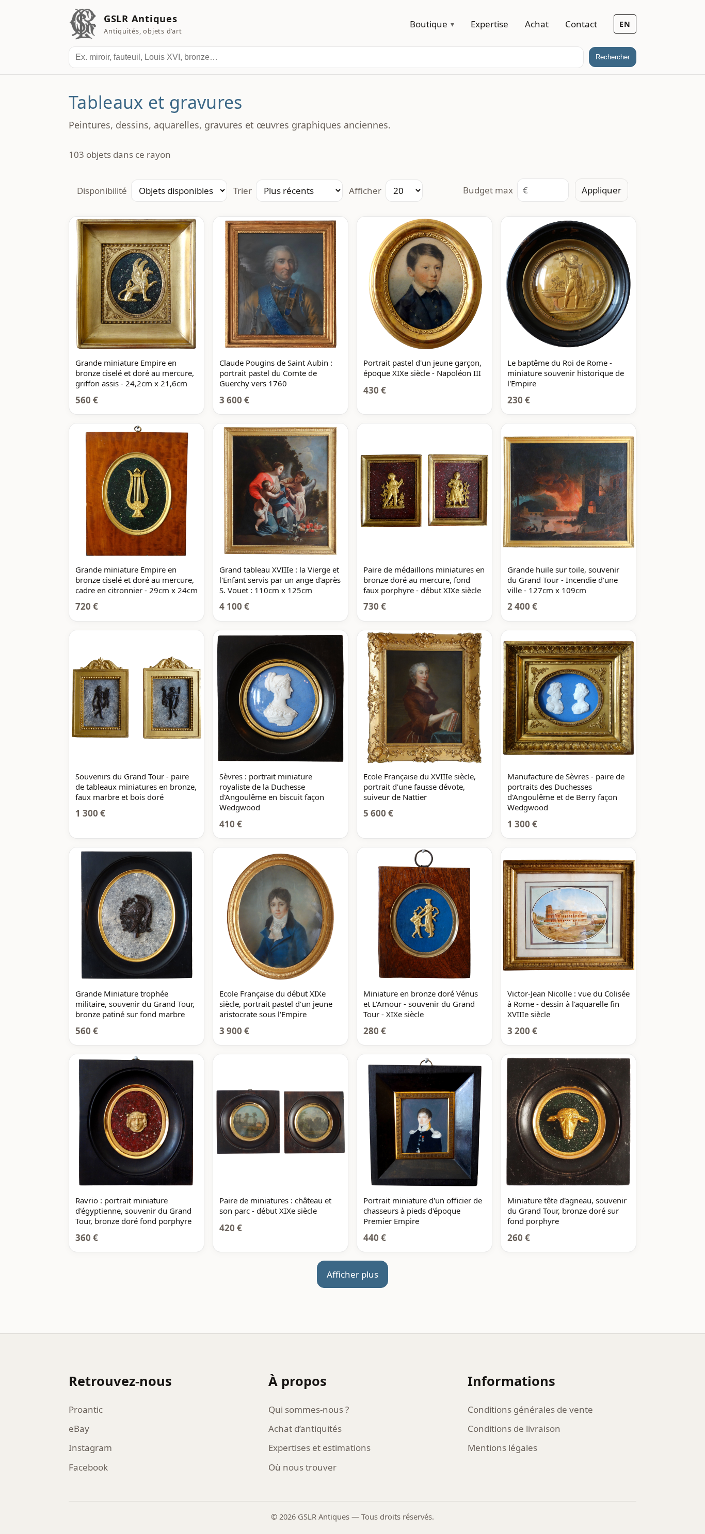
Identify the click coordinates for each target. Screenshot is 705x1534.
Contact (581, 24)
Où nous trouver (302, 1467)
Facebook (88, 1467)
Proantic (86, 1409)
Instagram (90, 1448)
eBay (79, 1428)
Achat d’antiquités (305, 1428)
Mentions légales (502, 1448)
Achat (537, 24)
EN (625, 24)
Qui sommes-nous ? (308, 1409)
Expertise (489, 24)
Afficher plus (352, 1274)
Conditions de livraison (514, 1428)
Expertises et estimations (319, 1448)
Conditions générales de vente (530, 1409)
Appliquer (601, 190)
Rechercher (613, 57)
